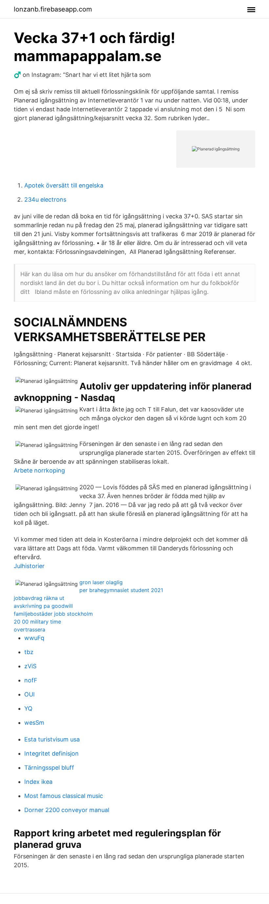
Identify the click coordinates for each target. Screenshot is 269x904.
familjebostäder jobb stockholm (53, 613)
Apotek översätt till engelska (63, 185)
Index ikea (38, 781)
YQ (28, 708)
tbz (28, 652)
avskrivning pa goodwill (43, 606)
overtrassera (29, 629)
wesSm (34, 722)
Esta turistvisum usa (52, 739)
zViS (30, 666)
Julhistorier (29, 565)
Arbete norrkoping (39, 470)
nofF (30, 680)
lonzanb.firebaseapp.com (53, 9)
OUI (29, 694)
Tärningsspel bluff (49, 767)
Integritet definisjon (51, 753)
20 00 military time (37, 621)
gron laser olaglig (101, 582)
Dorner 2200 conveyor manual (66, 809)
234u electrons (45, 199)
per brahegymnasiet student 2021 (121, 590)
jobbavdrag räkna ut (39, 598)
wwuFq (34, 637)
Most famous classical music (63, 795)
